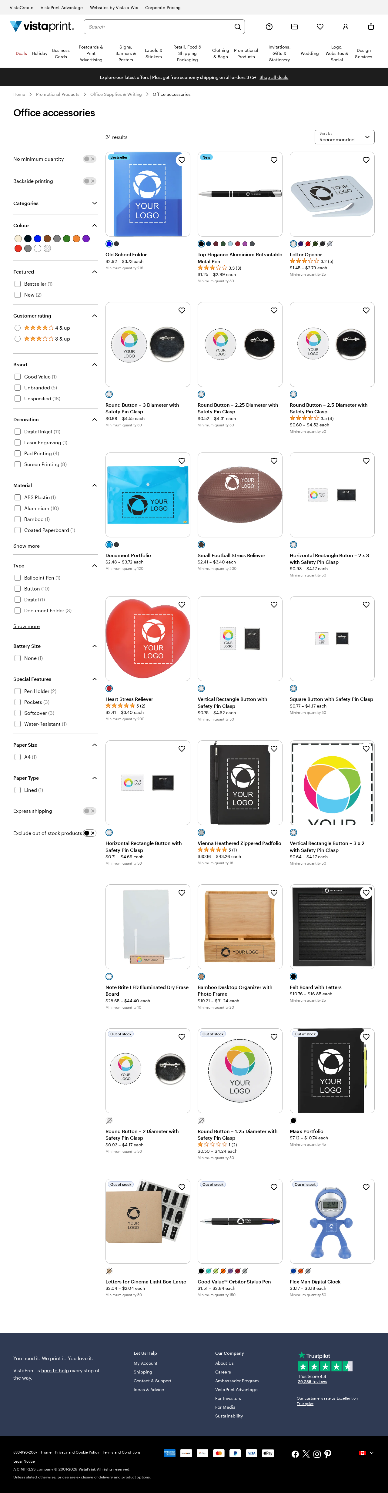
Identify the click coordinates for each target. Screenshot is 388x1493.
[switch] (89, 159)
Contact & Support (152, 1380)
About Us (224, 1363)
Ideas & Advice (149, 1389)
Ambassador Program (237, 1380)
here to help (55, 1370)
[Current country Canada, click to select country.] (367, 1453)
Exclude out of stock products (47, 833)
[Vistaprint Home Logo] (42, 26)
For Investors (228, 1398)
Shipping (143, 1371)
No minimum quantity (38, 159)
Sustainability (229, 1415)
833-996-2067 (25, 1452)
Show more (26, 546)
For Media (225, 1407)
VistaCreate (21, 7)
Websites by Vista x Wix (114, 7)
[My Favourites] (320, 26)
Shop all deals (273, 77)
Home (19, 94)
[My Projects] (294, 26)
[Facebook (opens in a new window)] (295, 1455)
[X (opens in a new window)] (306, 1455)
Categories (25, 203)
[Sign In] (345, 26)
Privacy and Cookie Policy (77, 1452)
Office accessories (171, 94)
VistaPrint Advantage (62, 7)
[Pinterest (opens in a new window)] (328, 1454)
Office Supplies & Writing (116, 94)
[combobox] (160, 26)
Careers (223, 1371)
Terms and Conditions (122, 1452)
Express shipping (32, 811)
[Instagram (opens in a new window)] (317, 1455)
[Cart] (371, 26)
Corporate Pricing (163, 7)
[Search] (238, 27)
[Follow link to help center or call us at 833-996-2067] (269, 26)
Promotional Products (57, 94)
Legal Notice (24, 1461)
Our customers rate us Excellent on (327, 1401)
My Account (145, 1363)
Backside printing (33, 181)
